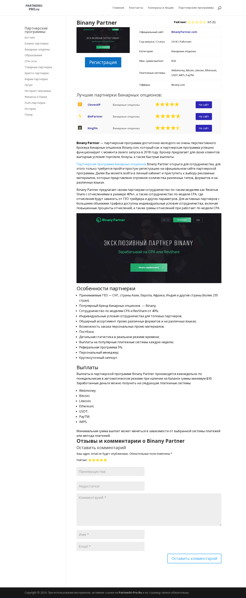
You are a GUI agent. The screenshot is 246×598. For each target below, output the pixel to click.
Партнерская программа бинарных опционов (111, 164)
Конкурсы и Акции (161, 7)
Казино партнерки (36, 43)
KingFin (93, 128)
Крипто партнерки (37, 73)
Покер (29, 114)
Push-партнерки (35, 103)
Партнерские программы (196, 7)
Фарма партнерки (36, 79)
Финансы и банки (36, 97)
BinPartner (95, 116)
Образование (33, 55)
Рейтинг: (82, 460)
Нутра (28, 85)
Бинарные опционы (37, 49)
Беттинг (30, 37)
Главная (118, 7)
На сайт (204, 105)
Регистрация (103, 62)
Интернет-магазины (38, 91)
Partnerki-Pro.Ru (130, 592)
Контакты (136, 7)
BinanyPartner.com (184, 32)
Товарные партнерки (38, 67)
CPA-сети (31, 61)
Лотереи (30, 109)
